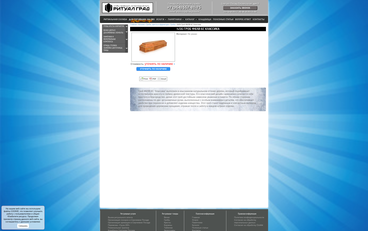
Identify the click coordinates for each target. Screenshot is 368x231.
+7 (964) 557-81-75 (184, 8)
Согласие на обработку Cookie (248, 225)
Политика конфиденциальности (249, 217)
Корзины (168, 225)
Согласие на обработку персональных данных (245, 221)
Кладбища (205, 19)
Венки (167, 217)
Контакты (258, 19)
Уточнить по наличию (153, 69)
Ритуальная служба (115, 19)
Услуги (160, 19)
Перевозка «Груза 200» (119, 225)
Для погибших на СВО (142, 19)
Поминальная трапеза (118, 227)
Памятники (175, 19)
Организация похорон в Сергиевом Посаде (128, 219)
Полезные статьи (223, 19)
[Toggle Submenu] (126, 26)
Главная (196, 217)
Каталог (190, 19)
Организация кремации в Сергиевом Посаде (129, 222)
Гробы (167, 219)
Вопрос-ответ (243, 19)
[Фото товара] (153, 47)
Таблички (168, 227)
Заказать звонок (240, 8)
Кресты (167, 222)
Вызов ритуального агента (120, 217)
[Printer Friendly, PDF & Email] (153, 78)
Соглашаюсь (23, 226)
